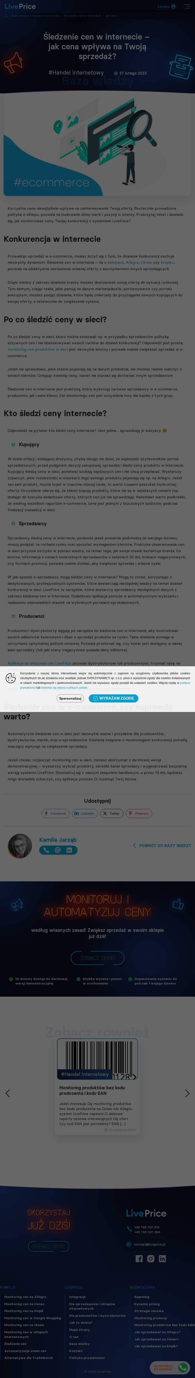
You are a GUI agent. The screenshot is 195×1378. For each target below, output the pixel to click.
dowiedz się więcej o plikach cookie (64, 687)
